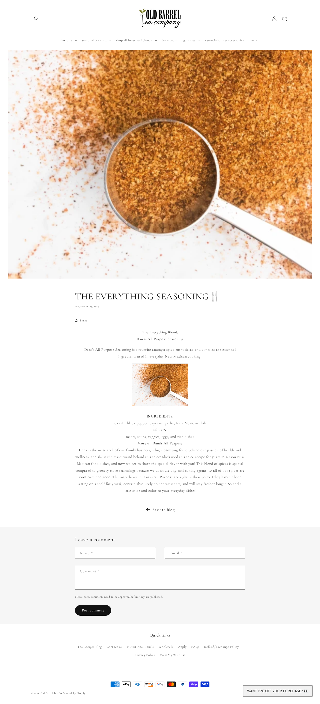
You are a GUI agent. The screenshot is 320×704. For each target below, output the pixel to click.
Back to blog (163, 509)
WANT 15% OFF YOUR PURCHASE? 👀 (277, 691)
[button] (36, 19)
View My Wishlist (172, 655)
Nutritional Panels (140, 647)
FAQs (195, 647)
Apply (182, 647)
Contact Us (115, 647)
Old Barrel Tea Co (51, 693)
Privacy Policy (145, 655)
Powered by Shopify (74, 693)
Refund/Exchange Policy (221, 647)
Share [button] (84, 320)
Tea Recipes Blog (90, 647)
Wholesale (166, 647)
